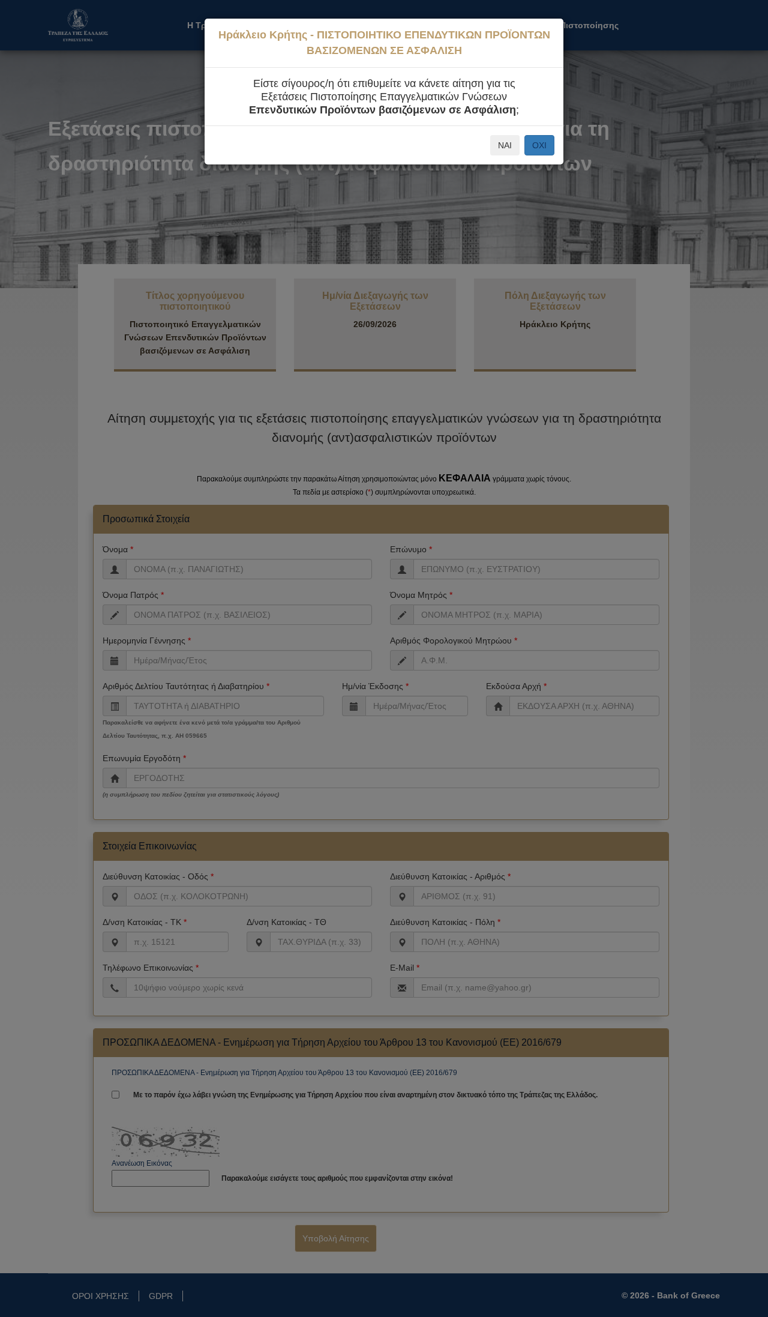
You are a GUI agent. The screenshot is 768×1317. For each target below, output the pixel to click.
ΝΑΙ (505, 145)
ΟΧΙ (539, 145)
